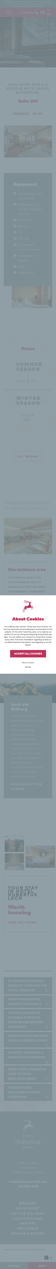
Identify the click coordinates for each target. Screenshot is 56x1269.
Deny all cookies (28, 662)
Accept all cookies (28, 653)
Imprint (28, 645)
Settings (28, 667)
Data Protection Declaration (19, 642)
